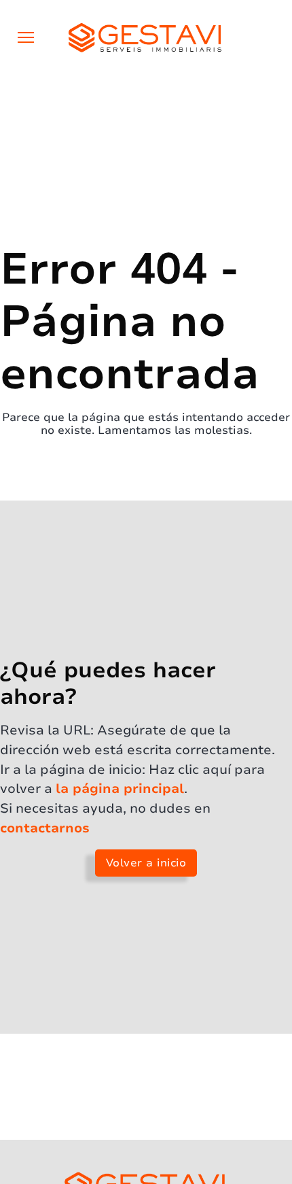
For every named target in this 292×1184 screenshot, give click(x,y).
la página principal (120, 789)
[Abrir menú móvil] (26, 37)
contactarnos (45, 828)
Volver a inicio (146, 863)
